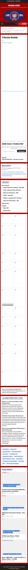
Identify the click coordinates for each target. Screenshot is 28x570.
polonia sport (5, 454)
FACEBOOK (24, 24)
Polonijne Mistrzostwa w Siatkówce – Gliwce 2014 (13, 187)
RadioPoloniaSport (12, 554)
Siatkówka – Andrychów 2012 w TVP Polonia (12, 198)
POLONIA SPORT (14, 5)
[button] (2, 23)
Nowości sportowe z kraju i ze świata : (14, 398)
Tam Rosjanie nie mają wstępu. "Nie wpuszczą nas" (12, 416)
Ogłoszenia (5, 486)
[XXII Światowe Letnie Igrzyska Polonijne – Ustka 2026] (14, 503)
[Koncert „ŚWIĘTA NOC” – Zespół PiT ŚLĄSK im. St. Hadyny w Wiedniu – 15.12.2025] (14, 548)
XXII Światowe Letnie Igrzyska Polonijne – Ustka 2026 (13, 513)
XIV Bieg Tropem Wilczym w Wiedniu (10, 536)
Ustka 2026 (18, 507)
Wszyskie (14, 486)
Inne (12, 484)
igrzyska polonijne (6, 451)
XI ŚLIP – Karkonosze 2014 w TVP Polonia (12, 190)
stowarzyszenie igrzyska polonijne (10, 461)
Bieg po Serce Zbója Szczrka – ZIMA (10, 192)
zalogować (9, 168)
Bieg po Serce (13, 449)
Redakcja (4, 493)
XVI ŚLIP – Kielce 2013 (8, 195)
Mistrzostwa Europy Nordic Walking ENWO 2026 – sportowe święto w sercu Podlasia (14, 490)
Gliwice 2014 (6, 208)
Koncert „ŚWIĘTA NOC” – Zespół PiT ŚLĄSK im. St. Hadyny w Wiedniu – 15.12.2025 (14, 558)
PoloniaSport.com (13, 454)
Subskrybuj (21, 151)
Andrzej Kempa (6, 449)
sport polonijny (19, 458)
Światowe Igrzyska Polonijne (12, 463)
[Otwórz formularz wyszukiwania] (16, 24)
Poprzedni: (13, 158)
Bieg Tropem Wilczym (7, 530)
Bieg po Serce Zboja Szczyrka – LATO (11, 200)
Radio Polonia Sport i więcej (9, 458)
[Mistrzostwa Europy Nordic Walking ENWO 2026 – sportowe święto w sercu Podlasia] (14, 480)
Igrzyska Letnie (6, 507)
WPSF (4, 463)
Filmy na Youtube (5, 185)
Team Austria (21, 461)
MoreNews (22, 567)
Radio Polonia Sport (18, 456)
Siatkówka (4, 206)
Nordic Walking (17, 484)
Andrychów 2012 (6, 210)
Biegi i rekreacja (5, 203)
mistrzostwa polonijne (16, 451)
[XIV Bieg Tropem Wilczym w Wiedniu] (14, 526)
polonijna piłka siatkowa (8, 456)
